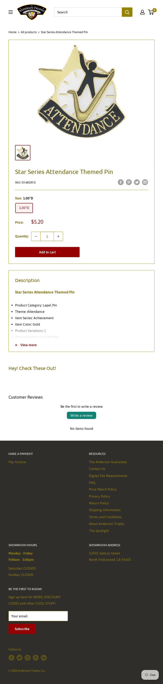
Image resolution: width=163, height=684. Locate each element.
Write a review (81, 415)
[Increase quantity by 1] (58, 236)
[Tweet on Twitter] (137, 182)
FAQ (92, 482)
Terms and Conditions (105, 517)
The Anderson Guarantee (108, 462)
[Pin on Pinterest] (129, 182)
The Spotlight (99, 531)
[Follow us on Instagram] (28, 657)
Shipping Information (105, 510)
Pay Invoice (17, 462)
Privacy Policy (99, 496)
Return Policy (99, 503)
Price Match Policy (103, 489)
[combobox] (88, 12)
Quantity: (22, 236)
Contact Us (97, 469)
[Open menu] (10, 12)
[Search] (127, 12)
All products (29, 32)
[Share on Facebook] (121, 182)
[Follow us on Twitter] (19, 657)
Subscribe (22, 629)
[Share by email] (145, 182)
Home (12, 32)
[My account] (142, 12)
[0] (151, 12)
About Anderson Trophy (106, 524)
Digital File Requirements (108, 476)
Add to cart (47, 252)
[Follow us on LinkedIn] (44, 657)
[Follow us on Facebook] (11, 657)
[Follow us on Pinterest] (36, 657)
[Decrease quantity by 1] (35, 236)
